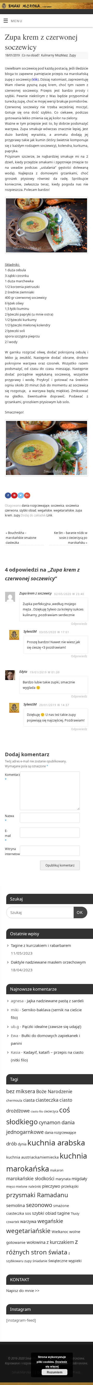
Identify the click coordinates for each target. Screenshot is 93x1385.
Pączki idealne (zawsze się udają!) (51, 1026)
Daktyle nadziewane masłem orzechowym (48, 962)
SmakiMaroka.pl (23, 1372)
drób (11, 1143)
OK (78, 912)
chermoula (14, 1100)
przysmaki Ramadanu (37, 1195)
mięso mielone (16, 1186)
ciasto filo (37, 1111)
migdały (79, 1179)
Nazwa (8, 818)
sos (28, 1213)
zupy (17, 515)
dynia (22, 1144)
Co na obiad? (31, 55)
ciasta (29, 1100)
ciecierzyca (51, 1111)
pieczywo (51, 1186)
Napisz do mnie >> (23, 1290)
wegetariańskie (63, 510)
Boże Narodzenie (54, 1091)
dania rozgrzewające (35, 505)
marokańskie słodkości (30, 1178)
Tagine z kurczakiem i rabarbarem (41, 945)
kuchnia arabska (56, 1142)
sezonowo (39, 1205)
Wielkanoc (60, 1231)
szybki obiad (27, 510)
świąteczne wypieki (65, 1260)
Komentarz (8, 777)
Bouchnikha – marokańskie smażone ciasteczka (21, 538)
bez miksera (20, 1091)
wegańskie (45, 510)
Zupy (72, 55)
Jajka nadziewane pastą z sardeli (55, 1000)
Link (49, 515)
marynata (63, 1179)
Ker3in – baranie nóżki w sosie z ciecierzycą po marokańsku (70, 538)
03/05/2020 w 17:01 (54, 632)
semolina (15, 1205)
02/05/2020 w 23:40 (69, 594)
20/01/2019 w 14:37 (54, 705)
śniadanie (40, 1261)
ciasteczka (47, 1100)
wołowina (36, 1242)
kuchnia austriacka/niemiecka (32, 1157)
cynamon (49, 1122)
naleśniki (34, 1186)
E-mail (8, 836)
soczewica (57, 505)
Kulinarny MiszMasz (54, 55)
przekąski (70, 1186)
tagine (63, 1213)
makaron (57, 1170)
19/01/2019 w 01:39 (45, 672)
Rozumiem (55, 1372)
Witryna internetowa (8, 851)
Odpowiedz (79, 624)
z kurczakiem (60, 1242)
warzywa (28, 1221)
